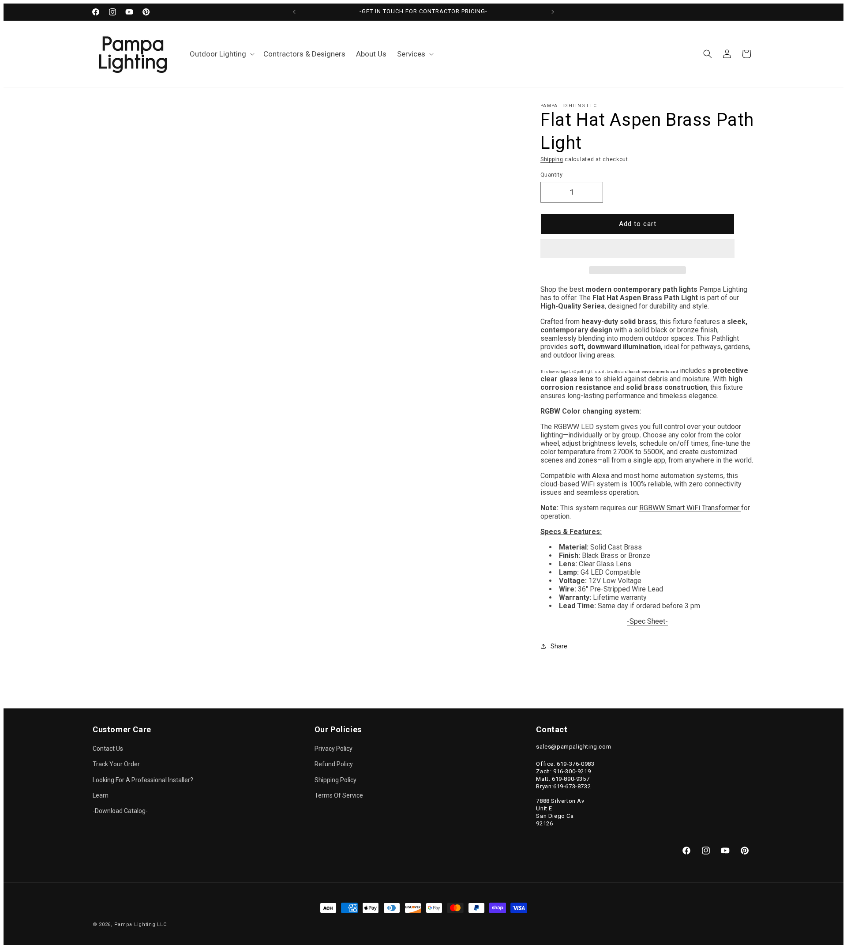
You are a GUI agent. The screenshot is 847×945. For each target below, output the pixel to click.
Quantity (551, 174)
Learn (101, 795)
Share (559, 646)
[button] (637, 249)
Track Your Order (116, 764)
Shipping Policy (335, 779)
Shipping (551, 159)
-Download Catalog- (120, 810)
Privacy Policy (333, 748)
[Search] (707, 54)
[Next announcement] (552, 12)
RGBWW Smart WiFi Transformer (689, 508)
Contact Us (108, 748)
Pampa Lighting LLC (140, 924)
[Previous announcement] (294, 12)
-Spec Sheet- (647, 621)
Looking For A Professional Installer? (143, 779)
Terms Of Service (339, 795)
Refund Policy (334, 764)
